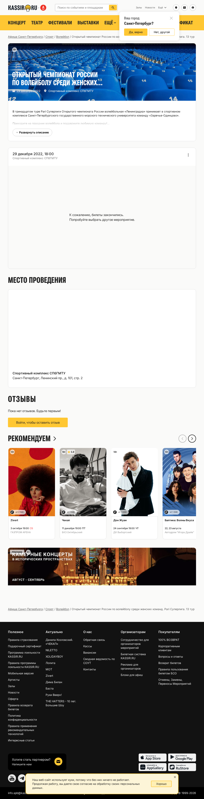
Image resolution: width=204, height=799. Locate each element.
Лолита (50, 663)
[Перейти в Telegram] (22, 778)
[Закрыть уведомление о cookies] (175, 777)
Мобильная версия (21, 673)
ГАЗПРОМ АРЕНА (21, 532)
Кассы (87, 646)
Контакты (89, 669)
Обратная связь (94, 639)
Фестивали (60, 23)
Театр (37, 23)
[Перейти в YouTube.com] (12, 778)
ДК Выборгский (122, 532)
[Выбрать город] (176, 7)
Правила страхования (23, 639)
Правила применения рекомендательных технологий (22, 730)
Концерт (17, 23)
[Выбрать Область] (184, 7)
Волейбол (62, 36)
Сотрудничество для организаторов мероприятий (135, 643)
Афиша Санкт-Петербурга (25, 36)
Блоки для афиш (132, 675)
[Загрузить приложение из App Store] (153, 758)
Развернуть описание (34, 132)
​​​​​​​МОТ (49, 669)
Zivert (49, 675)
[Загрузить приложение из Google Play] (182, 758)
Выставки (88, 23)
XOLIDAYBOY (54, 656)
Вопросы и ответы (170, 656)
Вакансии (89, 652)
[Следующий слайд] (192, 439)
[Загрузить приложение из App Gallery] (153, 767)
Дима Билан (54, 682)
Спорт (49, 36)
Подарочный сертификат (24, 646)
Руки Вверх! (54, 694)
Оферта (13, 698)
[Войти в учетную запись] (193, 7)
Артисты (14, 679)
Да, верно (136, 32)
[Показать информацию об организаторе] (188, 155)
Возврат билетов (169, 663)
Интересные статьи (21, 740)
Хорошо (161, 783)
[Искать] (113, 7)
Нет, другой (162, 32)
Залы (11, 686)
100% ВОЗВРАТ (168, 639)
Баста (50, 688)
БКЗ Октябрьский (72, 532)
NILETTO (51, 650)
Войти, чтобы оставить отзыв (38, 422)
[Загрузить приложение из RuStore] (182, 767)
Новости (13, 692)
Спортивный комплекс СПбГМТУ (70, 91)
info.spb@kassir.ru (20, 793)
